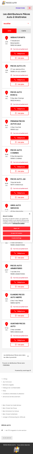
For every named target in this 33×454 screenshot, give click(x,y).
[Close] (30, 214)
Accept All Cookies (16, 233)
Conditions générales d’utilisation (13, 394)
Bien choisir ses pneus (10, 408)
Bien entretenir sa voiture (11, 411)
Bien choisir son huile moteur (12, 405)
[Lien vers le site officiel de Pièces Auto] (9, 3)
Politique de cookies (18, 223)
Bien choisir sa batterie (10, 414)
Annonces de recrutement (11, 397)
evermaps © (27, 370)
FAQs (4, 391)
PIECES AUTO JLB (17, 179)
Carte (24, 31)
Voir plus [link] (21, 58)
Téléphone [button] (21, 54)
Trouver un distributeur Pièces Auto (13, 363)
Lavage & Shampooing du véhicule (14, 417)
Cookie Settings (16, 238)
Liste (9, 31)
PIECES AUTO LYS (17, 66)
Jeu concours (7, 382)
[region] (16, 227)
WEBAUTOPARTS (17, 37)
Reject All (16, 228)
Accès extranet (7, 438)
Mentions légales (8, 385)
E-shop (5, 379)
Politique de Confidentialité (11, 388)
